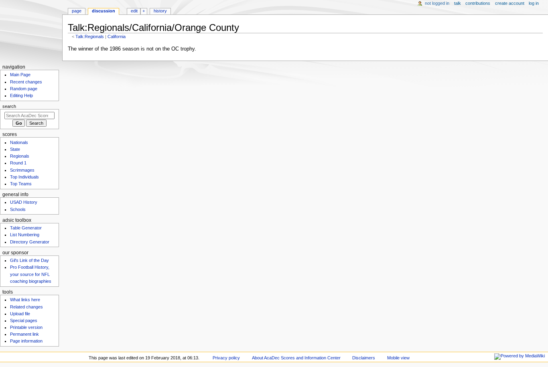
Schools (18, 209)
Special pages (23, 320)
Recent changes (26, 81)
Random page (23, 88)
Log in (534, 3)
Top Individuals (24, 176)
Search (9, 106)
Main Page (20, 74)
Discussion (103, 10)
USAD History (23, 202)
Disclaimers (363, 357)
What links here (25, 299)
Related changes (26, 306)
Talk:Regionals (89, 36)
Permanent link (24, 334)
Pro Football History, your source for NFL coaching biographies (30, 274)
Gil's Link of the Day (29, 260)
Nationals (19, 142)
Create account (509, 3)
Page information (26, 341)
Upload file (20, 313)
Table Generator (26, 227)
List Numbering (24, 234)
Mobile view (398, 357)
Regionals (19, 156)
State (15, 149)
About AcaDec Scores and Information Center (296, 357)
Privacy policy (226, 357)
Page (76, 10)
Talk (457, 3)
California (117, 36)
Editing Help (21, 95)
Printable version (26, 327)
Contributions (477, 3)
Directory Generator (29, 241)
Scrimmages (22, 170)
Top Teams (21, 183)
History (160, 10)
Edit (134, 10)
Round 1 (18, 162)
